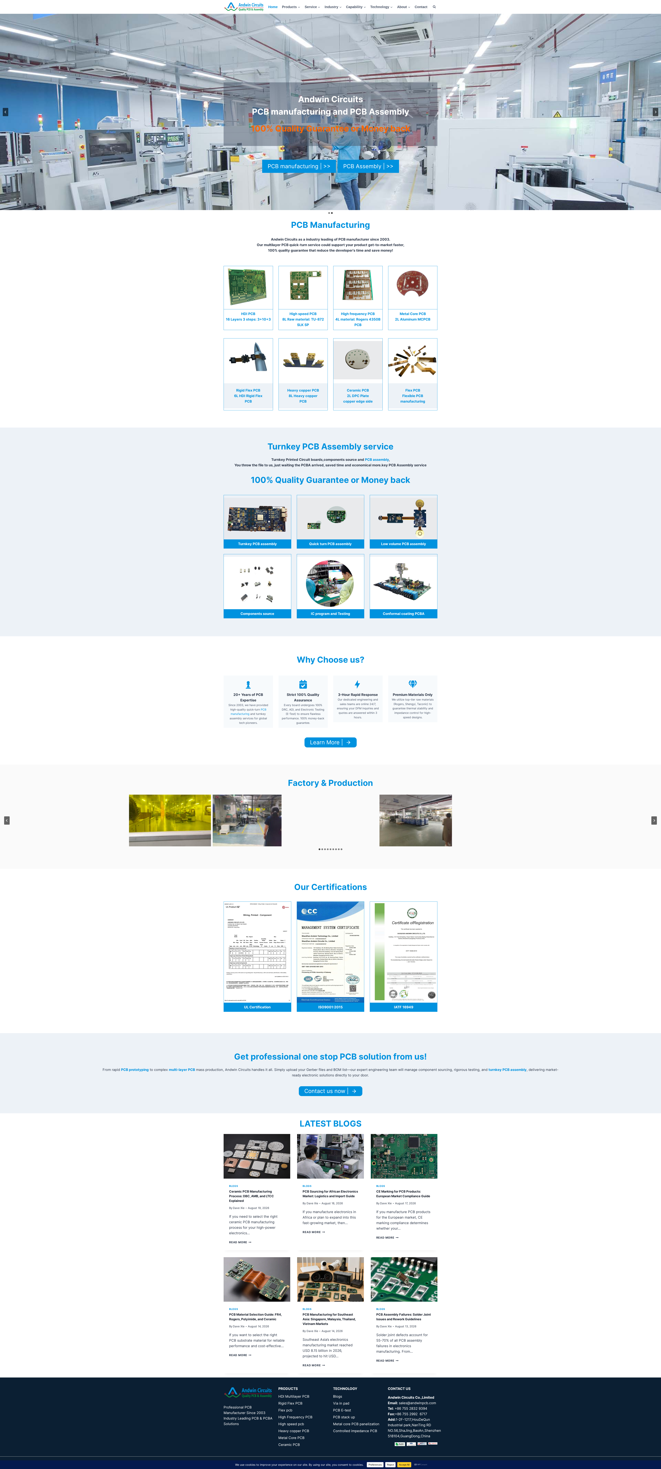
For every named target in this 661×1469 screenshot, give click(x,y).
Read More (240, 1242)
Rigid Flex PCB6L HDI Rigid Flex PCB (248, 395)
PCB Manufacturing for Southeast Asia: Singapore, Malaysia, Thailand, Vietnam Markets (329, 1319)
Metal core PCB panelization (356, 1424)
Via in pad (341, 1403)
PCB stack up (344, 1417)
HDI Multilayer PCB (293, 1396)
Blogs (233, 1185)
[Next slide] (654, 820)
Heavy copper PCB (293, 1431)
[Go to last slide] (7, 820)
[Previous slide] (5, 112)
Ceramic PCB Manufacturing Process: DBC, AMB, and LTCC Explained (251, 1196)
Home (273, 7)
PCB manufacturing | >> (299, 166)
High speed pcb (291, 1424)
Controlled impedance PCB (355, 1431)
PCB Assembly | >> (368, 166)
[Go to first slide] (655, 112)
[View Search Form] (434, 7)
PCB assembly (377, 460)
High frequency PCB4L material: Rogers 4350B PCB (357, 319)
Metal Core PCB (291, 1438)
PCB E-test (342, 1410)
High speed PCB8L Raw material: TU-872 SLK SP (303, 319)
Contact (421, 7)
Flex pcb (285, 1410)
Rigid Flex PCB (290, 1403)
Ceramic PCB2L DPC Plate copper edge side (358, 395)
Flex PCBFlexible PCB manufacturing (412, 395)
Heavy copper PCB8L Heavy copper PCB (303, 395)
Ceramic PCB (289, 1445)
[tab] (319, 849)
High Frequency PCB (295, 1417)
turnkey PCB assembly (508, 1070)
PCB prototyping (135, 1070)
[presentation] (257, 1156)
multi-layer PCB (182, 1070)
